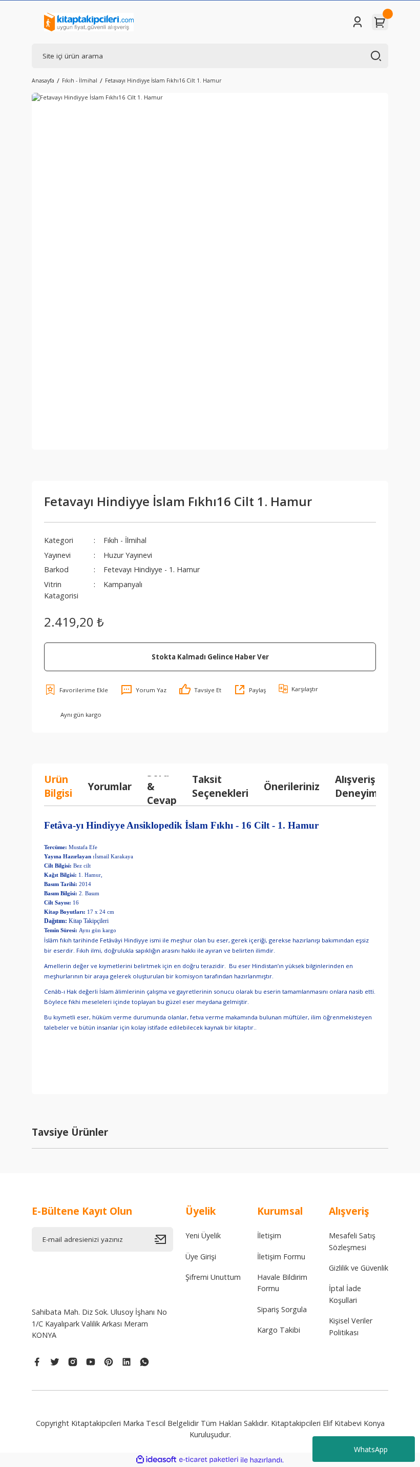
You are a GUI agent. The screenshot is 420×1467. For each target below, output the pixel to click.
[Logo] (89, 22)
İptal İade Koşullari (345, 1293)
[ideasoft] (156, 1459)
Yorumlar (110, 786)
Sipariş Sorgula (282, 1309)
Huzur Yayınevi (127, 555)
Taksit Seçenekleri (220, 786)
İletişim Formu (281, 1256)
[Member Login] (357, 22)
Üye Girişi (200, 1256)
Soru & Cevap (162, 786)
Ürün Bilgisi (58, 786)
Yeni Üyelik (203, 1235)
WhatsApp (371, 1449)
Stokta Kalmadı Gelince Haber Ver (210, 656)
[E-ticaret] (209, 1460)
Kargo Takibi (278, 1330)
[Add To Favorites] (76, 690)
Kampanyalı (122, 584)
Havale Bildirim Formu (282, 1282)
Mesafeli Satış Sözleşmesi (352, 1241)
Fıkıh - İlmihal (124, 540)
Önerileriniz (292, 786)
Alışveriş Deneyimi (358, 786)
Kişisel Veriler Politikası (350, 1326)
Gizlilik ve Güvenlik (358, 1268)
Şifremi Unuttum (213, 1277)
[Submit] (164, 1239)
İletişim (269, 1235)
